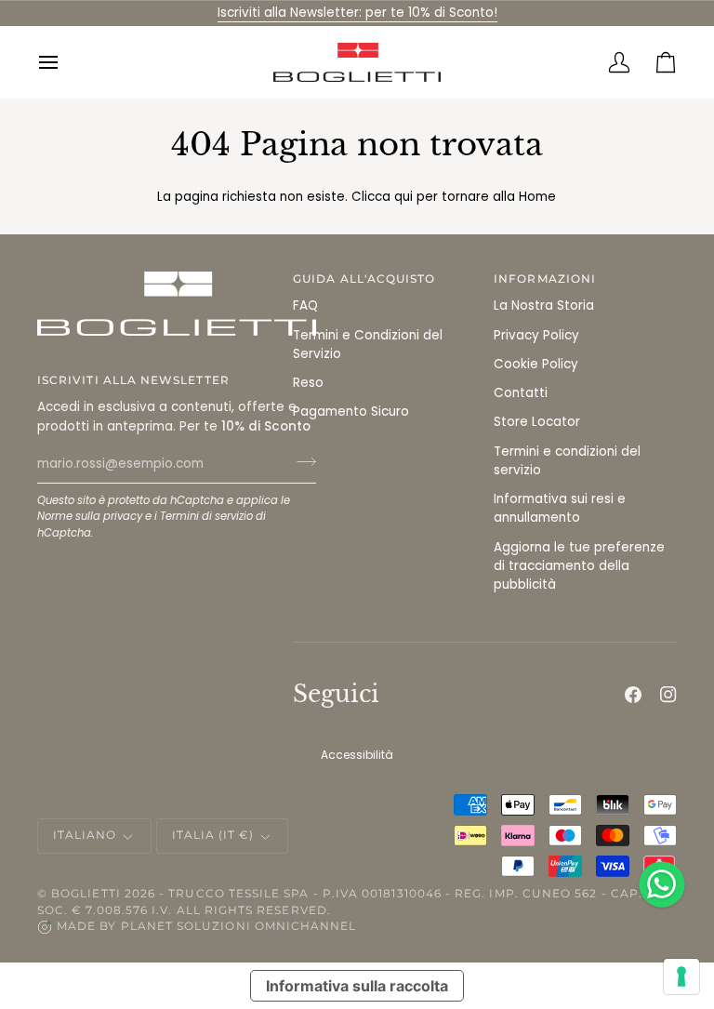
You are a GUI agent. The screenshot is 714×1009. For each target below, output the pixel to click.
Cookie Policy (536, 364)
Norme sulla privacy (89, 516)
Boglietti (86, 893)
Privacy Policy (536, 335)
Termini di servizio (206, 516)
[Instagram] (668, 694)
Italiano (85, 835)
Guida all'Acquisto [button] (364, 278)
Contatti (521, 393)
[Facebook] (633, 694)
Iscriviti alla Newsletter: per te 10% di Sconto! (357, 12)
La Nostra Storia (544, 305)
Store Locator (537, 422)
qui (403, 197)
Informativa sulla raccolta (357, 985)
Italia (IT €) (213, 835)
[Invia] (300, 462)
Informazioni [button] (545, 278)
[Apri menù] (60, 62)
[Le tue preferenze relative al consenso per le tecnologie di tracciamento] (681, 976)
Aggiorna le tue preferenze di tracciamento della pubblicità (579, 566)
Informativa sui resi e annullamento (560, 508)
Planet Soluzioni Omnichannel (239, 926)
